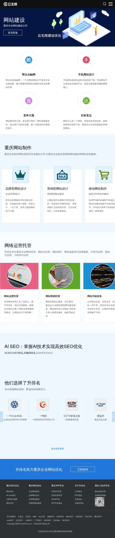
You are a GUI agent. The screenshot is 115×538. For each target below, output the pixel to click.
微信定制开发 (100, 491)
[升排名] (30, 4)
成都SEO (51, 516)
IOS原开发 (55, 499)
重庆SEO (98, 516)
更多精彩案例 (57, 448)
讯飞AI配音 (11, 516)
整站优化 (9, 491)
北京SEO (19, 520)
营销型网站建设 (35, 503)
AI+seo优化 (11, 495)
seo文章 (41, 516)
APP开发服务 (56, 503)
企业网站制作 (34, 491)
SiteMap (56, 520)
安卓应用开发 (56, 495)
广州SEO (38, 520)
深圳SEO (47, 520)
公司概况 (78, 491)
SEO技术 (65, 520)
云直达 (20, 516)
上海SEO (28, 520)
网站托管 (9, 503)
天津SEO (79, 516)
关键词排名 (79, 503)
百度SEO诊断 (11, 499)
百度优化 (78, 499)
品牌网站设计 (34, 495)
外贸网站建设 (34, 499)
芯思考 (28, 516)
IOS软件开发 (56, 491)
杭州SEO (60, 516)
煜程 (34, 516)
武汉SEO (88, 516)
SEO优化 (78, 495)
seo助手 (10, 520)
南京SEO (69, 516)
